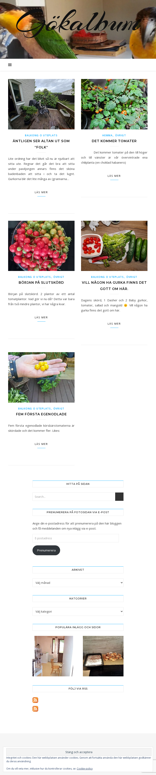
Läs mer (41, 192)
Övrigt (120, 135)
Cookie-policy (85, 768)
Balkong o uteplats (41, 135)
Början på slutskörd (41, 283)
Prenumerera (46, 550)
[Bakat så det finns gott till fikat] (103, 656)
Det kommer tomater (114, 141)
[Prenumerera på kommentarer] (77, 709)
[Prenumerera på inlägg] (77, 700)
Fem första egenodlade (41, 414)
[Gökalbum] (78, 29)
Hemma (107, 135)
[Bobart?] (52, 656)
